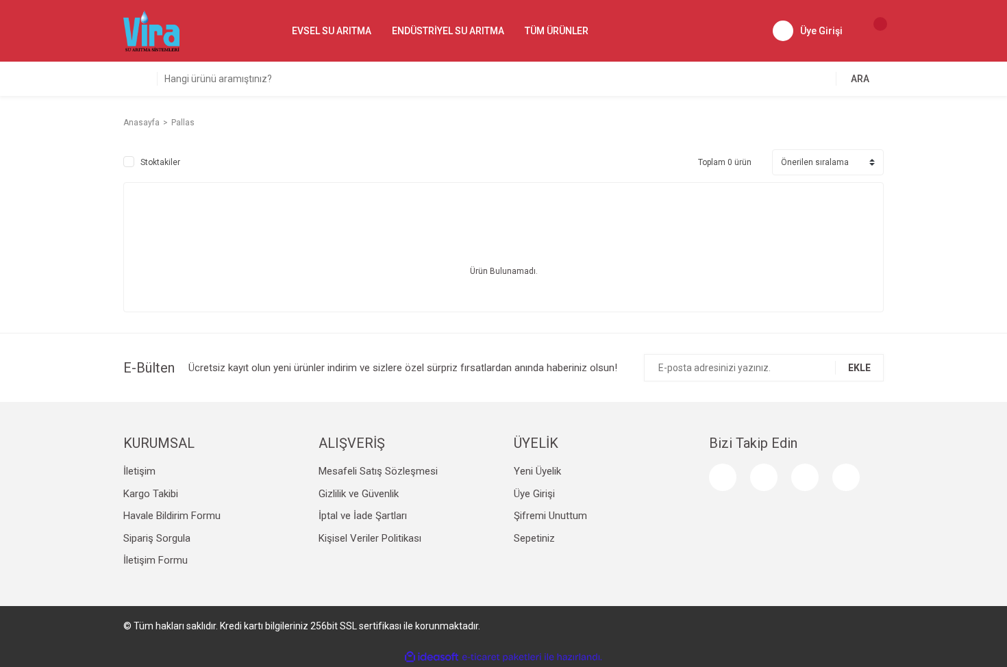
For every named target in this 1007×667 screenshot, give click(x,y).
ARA (860, 78)
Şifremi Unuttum (550, 515)
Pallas (183, 122)
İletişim (139, 471)
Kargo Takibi (150, 494)
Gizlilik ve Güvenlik (359, 494)
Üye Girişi (534, 494)
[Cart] (873, 31)
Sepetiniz (534, 538)
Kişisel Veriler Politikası (370, 538)
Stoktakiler (160, 162)
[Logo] (151, 30)
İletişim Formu (155, 560)
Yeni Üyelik (537, 471)
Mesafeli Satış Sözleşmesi (378, 471)
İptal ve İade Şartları (363, 515)
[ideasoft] (431, 657)
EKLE (859, 367)
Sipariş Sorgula (156, 538)
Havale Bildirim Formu (172, 515)
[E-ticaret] (502, 657)
